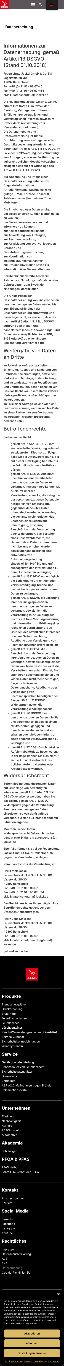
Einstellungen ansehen (32, 1353)
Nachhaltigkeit (11, 1121)
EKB (4, 1263)
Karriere (7, 1125)
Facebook (8, 1224)
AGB (4, 1258)
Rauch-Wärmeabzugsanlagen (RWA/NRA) (29, 1032)
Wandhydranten (12, 1046)
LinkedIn (7, 1219)
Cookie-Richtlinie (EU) (16, 1272)
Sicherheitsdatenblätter (17, 1071)
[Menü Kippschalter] (33, 4)
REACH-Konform (13, 1130)
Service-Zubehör (13, 1037)
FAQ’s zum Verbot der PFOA (20, 1172)
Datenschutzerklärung (35, 1361)
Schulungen (9, 1151)
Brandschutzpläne (14, 1004)
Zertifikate (8, 1081)
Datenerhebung (12, 1268)
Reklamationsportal (14, 1090)
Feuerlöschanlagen (14, 1018)
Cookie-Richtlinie (14, 1361)
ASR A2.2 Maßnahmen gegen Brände (26, 1085)
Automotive (9, 1135)
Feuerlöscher (10, 1023)
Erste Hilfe (9, 1013)
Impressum (53, 1361)
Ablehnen (32, 1343)
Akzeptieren (32, 1333)
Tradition (8, 1116)
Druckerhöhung (12, 1009)
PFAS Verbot (10, 1167)
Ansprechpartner (13, 1198)
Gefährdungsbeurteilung (18, 1062)
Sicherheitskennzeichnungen (21, 1041)
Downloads (9, 1076)
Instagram (8, 1228)
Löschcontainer (12, 1027)
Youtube (7, 1233)
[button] (58, 1294)
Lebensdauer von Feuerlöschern (23, 1067)
